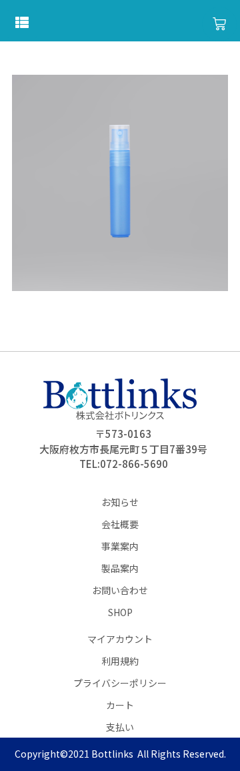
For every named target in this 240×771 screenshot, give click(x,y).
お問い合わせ (120, 590)
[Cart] (219, 24)
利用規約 (120, 661)
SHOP (120, 612)
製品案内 (120, 568)
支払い (120, 727)
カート (120, 705)
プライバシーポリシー (120, 683)
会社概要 (120, 524)
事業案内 (120, 546)
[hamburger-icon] (22, 23)
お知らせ (120, 502)
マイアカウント (120, 639)
